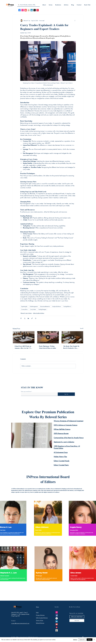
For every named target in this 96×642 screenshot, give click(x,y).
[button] (44, 5)
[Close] (94, 639)
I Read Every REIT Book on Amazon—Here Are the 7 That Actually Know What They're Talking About (24, 347)
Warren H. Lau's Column (26, 313)
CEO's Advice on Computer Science (65, 425)
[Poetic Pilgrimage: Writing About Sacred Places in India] (48, 337)
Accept (89, 639)
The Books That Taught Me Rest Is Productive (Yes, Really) (71, 347)
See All (81, 328)
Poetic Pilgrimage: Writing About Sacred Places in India (47, 347)
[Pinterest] (37, 10)
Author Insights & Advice (38, 313)
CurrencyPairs (24, 309)
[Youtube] (25, 10)
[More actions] (75, 20)
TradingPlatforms (67, 306)
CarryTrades (33, 309)
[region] (48, 520)
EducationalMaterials (45, 306)
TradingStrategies (42, 309)
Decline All (82, 639)
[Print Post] (35, 318)
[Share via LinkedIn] (28, 318)
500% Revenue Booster (61, 433)
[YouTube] (57, 624)
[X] (34, 10)
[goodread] (57, 630)
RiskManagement (34, 306)
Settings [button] (75, 639)
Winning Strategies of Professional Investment (68, 421)
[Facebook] (19, 10)
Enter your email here (26, 391)
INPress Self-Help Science (62, 429)
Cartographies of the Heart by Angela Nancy (69, 438)
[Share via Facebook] (21, 318)
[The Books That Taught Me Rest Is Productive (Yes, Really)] (72, 337)
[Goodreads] (28, 10)
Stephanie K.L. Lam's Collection (64, 442)
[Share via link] (32, 318)
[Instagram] (22, 10)
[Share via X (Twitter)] (24, 318)
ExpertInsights (24, 306)
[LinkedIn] (31, 10)
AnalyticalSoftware (56, 306)
